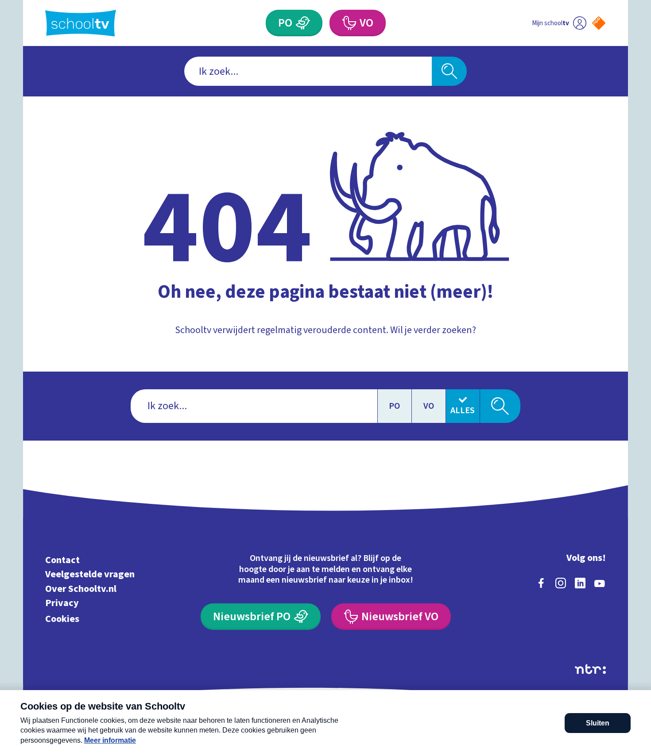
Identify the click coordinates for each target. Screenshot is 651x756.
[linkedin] (580, 583)
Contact (62, 560)
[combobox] (308, 71)
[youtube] (599, 583)
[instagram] (560, 583)
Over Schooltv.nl (80, 588)
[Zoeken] (449, 71)
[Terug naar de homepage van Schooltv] (80, 23)
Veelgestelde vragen (90, 574)
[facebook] (541, 583)
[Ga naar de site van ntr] (590, 669)
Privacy (62, 603)
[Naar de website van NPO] (599, 23)
